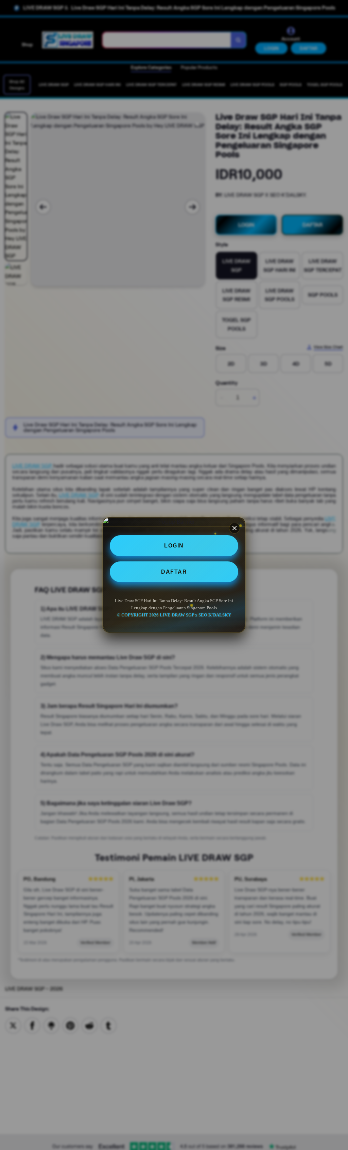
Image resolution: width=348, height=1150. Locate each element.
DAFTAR (174, 572)
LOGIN (174, 545)
